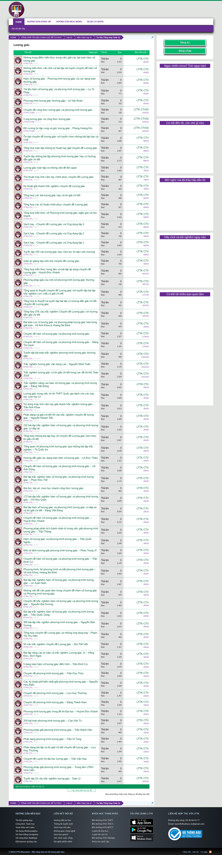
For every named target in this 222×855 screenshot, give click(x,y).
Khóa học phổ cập (100, 841)
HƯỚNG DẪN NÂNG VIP (39, 21)
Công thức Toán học (25, 824)
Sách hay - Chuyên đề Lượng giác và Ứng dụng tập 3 (53, 224)
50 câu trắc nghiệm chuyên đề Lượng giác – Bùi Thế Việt (55, 644)
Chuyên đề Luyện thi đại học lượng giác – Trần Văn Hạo (55, 758)
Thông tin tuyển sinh (63, 824)
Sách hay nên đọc (62, 827)
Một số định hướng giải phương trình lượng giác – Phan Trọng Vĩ (60, 550)
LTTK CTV (27, 63)
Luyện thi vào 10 (100, 834)
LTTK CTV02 (28, 113)
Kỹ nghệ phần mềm (63, 841)
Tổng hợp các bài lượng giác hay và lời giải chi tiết (51, 195)
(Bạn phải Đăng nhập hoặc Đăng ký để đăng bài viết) (127, 794)
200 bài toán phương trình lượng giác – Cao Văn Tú (52, 720)
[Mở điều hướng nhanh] (152, 37)
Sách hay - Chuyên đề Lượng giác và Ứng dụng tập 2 (53, 233)
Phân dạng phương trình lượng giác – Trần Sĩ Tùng (52, 739)
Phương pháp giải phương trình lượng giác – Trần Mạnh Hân (57, 729)
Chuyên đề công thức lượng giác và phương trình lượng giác (57, 109)
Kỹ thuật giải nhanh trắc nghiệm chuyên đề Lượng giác (54, 186)
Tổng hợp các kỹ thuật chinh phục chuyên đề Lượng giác (55, 204)
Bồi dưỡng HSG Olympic (103, 838)
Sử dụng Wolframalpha (26, 831)
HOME (19, 22)
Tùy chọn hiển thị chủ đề (81, 790)
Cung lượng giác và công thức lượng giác (47, 119)
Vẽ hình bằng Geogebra (27, 834)
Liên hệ (196, 852)
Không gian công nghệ (64, 831)
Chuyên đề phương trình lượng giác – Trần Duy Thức (53, 673)
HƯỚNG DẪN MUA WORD (69, 21)
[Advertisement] (185, 90)
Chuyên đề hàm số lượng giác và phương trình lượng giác (56, 333)
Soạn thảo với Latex (25, 827)
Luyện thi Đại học (100, 831)
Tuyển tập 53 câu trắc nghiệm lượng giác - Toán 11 (52, 778)
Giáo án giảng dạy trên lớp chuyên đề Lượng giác (51, 261)
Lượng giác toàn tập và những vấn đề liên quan (50, 167)
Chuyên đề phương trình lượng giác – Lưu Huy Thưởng (55, 693)
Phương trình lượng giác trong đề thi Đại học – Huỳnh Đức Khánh (60, 711)
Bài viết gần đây (18, 29)
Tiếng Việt (186, 852)
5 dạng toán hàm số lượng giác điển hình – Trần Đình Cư (55, 664)
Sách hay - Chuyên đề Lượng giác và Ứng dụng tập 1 (53, 242)
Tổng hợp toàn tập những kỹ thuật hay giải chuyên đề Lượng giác (60, 148)
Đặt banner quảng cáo (26, 841)
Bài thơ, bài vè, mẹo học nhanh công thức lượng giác (53, 488)
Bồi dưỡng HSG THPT (102, 820)
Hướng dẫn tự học (62, 820)
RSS (210, 852)
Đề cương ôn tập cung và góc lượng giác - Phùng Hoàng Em (57, 128)
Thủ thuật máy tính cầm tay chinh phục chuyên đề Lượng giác (58, 177)
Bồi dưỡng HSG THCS (102, 824)
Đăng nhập (185, 51)
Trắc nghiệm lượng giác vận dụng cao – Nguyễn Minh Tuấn (56, 364)
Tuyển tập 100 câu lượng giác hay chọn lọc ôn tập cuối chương (59, 251)
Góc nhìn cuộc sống (63, 838)
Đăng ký (185, 42)
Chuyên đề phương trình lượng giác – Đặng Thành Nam (55, 702)
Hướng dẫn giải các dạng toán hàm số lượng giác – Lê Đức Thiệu (60, 458)
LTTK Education (66, 850)
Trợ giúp (203, 852)
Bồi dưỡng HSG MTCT (102, 827)
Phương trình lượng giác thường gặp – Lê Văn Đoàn (53, 100)
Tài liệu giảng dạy (24, 820)
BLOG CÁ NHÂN (95, 21)
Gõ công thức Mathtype (26, 838)
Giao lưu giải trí (61, 834)
